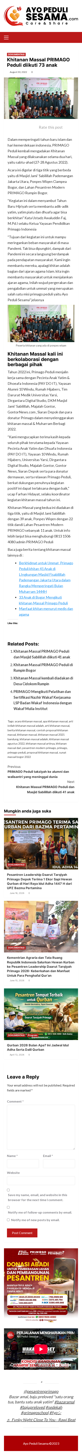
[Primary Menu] (8, 37)
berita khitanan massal (21, 730)
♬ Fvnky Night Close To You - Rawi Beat (41, 1419)
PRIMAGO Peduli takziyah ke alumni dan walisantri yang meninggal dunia (38, 772)
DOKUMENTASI (16, 54)
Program (32, 1035)
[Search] (75, 37)
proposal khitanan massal (42, 752)
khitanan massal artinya (40, 743)
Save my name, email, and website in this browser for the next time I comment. (37, 1197)
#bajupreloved (32, 1407)
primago (62, 748)
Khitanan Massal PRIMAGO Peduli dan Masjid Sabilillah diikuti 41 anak (45, 787)
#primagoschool (35, 1412)
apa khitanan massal (55, 721)
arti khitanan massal (57, 725)
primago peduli (17, 752)
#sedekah (54, 1407)
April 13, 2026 (17, 1054)
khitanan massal (27, 734)
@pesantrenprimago (41, 1391)
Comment (15, 1101)
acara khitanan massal (28, 721)
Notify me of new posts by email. (35, 1220)
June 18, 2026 (17, 893)
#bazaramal (64, 1401)
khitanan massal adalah (34, 739)
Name (12, 1156)
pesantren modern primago (39, 748)
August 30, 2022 (18, 71)
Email (48, 1156)
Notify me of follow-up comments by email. (40, 1212)
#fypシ (55, 1412)
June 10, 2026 (17, 980)
